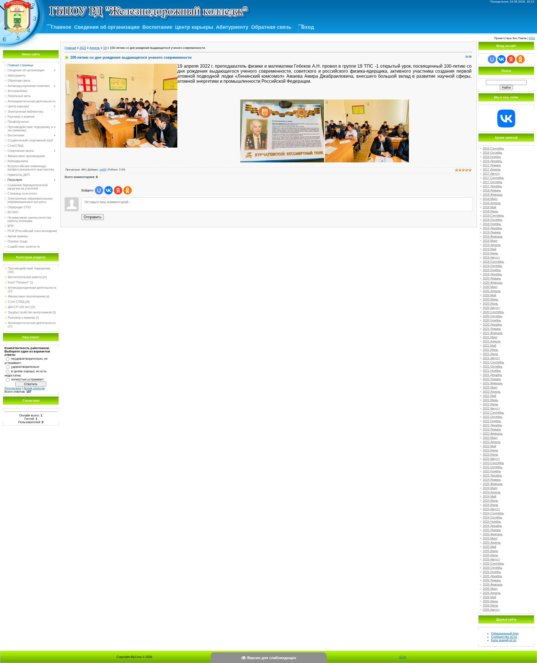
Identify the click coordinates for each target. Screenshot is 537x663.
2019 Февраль (493, 236)
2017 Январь (492, 165)
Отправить (93, 217)
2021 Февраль (493, 333)
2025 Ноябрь (492, 572)
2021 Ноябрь (492, 370)
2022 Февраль (493, 383)
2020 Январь (492, 278)
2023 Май (489, 446)
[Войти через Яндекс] (118, 190)
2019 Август (491, 257)
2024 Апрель (492, 492)
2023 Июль (490, 454)
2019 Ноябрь (492, 270)
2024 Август (491, 509)
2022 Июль (490, 404)
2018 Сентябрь (493, 215)
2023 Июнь (490, 450)
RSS (532, 38)
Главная (70, 47)
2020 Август (491, 307)
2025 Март (490, 538)
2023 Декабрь (492, 475)
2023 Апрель (492, 442)
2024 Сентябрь (493, 513)
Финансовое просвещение (26, 296)
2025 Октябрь (492, 567)
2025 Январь (492, 530)
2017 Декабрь (492, 186)
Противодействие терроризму (29, 268)
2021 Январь (492, 328)
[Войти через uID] (99, 190)
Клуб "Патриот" (18, 282)
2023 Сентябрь (493, 463)
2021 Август (491, 358)
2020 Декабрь (492, 324)
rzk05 (103, 169)
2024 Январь (492, 479)
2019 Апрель (492, 245)
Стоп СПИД (16, 301)
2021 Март (490, 337)
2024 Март (490, 488)
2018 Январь (492, 190)
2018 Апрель (492, 203)
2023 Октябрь (492, 467)
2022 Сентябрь (493, 412)
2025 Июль (490, 555)
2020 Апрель (492, 291)
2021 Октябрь (492, 366)
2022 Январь (492, 379)
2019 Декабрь (492, 274)
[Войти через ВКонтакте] (108, 190)
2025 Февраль (493, 534)
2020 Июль (490, 303)
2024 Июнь (490, 500)
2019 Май (489, 249)
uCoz (402, 657)
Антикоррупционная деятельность (32, 287)
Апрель (95, 47)
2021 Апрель (492, 341)
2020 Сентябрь (493, 312)
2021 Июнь (490, 349)
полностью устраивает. (27, 379)
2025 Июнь (490, 551)
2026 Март (490, 588)
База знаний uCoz (504, 640)
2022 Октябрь (492, 416)
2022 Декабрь (492, 425)
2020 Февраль (493, 282)
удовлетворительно (25, 366)
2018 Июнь (490, 211)
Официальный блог (505, 633)
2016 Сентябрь (493, 148)
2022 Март (490, 387)
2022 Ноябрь (492, 421)
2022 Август (491, 408)
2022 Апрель (492, 391)
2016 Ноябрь (492, 156)
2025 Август (491, 559)
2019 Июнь (490, 253)
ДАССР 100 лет (19, 307)
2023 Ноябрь (492, 471)
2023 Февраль (493, 433)
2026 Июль (490, 605)
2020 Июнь (490, 299)
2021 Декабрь (492, 375)
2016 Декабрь (492, 161)
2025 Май (489, 546)
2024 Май (489, 496)
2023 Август (491, 458)
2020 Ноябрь (492, 320)
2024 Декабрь (492, 525)
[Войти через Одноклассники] (127, 190)
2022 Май (489, 395)
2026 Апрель (492, 593)
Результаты (12, 388)
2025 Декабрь (492, 576)
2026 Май (489, 597)
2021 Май (489, 345)
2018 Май (489, 207)
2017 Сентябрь (493, 177)
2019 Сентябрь (493, 261)
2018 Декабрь (492, 228)
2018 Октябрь (492, 219)
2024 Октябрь (492, 517)
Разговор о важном (21, 317)
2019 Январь (492, 232)
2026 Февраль (493, 584)
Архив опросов (34, 388)
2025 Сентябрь (493, 563)
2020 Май (489, 295)
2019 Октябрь (492, 265)
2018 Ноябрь (492, 224)
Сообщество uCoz (504, 636)
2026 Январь (492, 580)
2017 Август (491, 173)
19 (105, 47)
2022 (82, 47)
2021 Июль (490, 354)
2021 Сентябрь (493, 362)
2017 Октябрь (492, 182)
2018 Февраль (493, 194)
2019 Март (490, 240)
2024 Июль (490, 504)
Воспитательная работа (25, 277)
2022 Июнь (490, 400)
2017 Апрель (492, 169)
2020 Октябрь (492, 316)
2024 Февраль (493, 484)
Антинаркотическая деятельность (32, 323)
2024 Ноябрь (492, 521)
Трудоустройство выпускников (30, 312)
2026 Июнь (490, 601)
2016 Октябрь (492, 152)
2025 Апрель (492, 542)
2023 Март (490, 437)
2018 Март (490, 198)
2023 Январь (492, 429)
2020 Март (490, 286)
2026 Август (491, 609)
